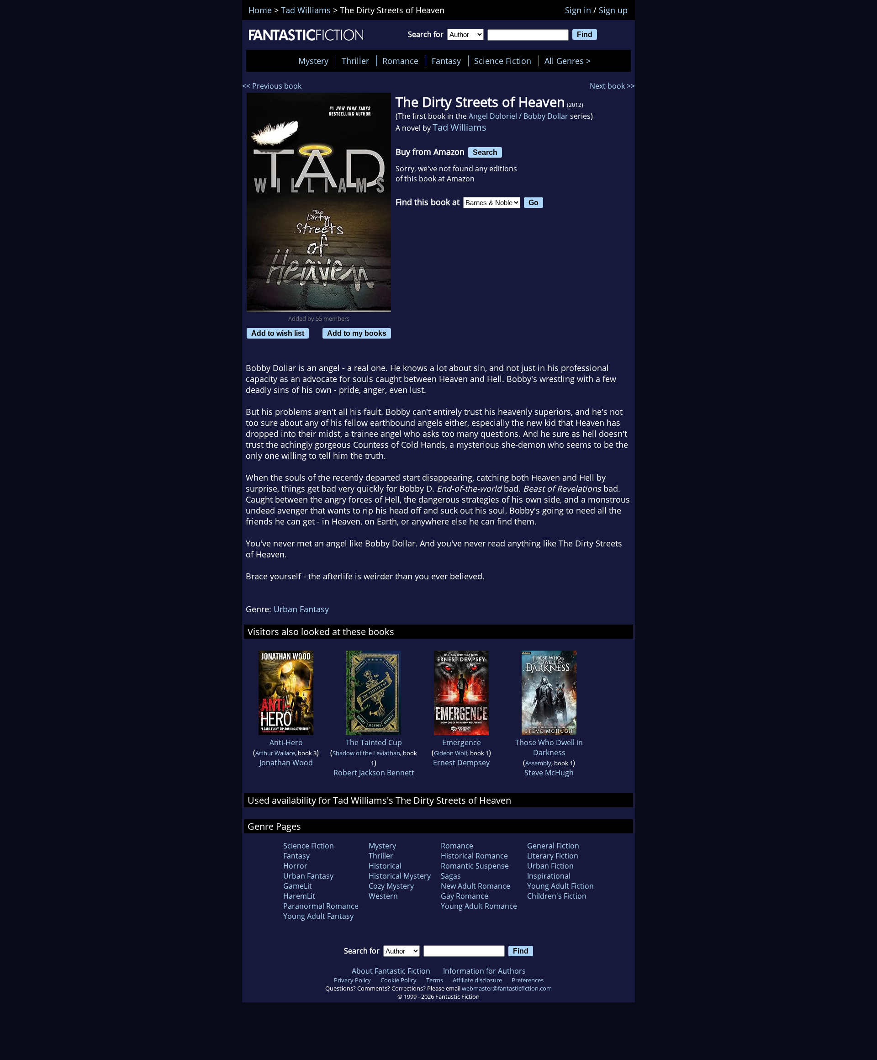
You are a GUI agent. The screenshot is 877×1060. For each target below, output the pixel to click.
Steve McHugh (549, 773)
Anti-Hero (286, 742)
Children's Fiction (556, 896)
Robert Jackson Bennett (373, 773)
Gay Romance (464, 896)
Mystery (313, 60)
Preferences (528, 980)
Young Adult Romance (479, 906)
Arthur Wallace (275, 753)
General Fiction (553, 846)
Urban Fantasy (301, 609)
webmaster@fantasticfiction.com (507, 988)
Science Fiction (502, 60)
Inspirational (549, 876)
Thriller (355, 60)
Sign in (578, 10)
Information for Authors (484, 971)
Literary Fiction (552, 856)
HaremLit (299, 896)
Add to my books (356, 333)
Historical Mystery (400, 876)
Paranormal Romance (321, 906)
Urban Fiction (550, 866)
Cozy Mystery (391, 886)
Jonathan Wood (286, 763)
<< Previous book (271, 86)
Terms (434, 980)
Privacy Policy (352, 980)
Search (485, 152)
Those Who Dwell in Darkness (549, 747)
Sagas (451, 876)
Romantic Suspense (475, 866)
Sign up (613, 10)
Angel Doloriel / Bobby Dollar (518, 116)
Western (383, 896)
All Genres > (569, 60)
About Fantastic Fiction (391, 971)
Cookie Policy (398, 980)
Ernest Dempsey (461, 763)
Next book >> (612, 86)
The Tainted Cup (374, 742)
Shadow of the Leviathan (366, 753)
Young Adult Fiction (560, 886)
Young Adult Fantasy (318, 916)
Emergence (461, 742)
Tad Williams (459, 127)
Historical (385, 866)
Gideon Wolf (450, 753)
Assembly (538, 763)
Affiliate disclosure (477, 980)
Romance (400, 60)
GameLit (297, 886)
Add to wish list (277, 333)
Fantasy (446, 60)
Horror (295, 866)
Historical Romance (474, 856)
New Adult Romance (475, 886)
